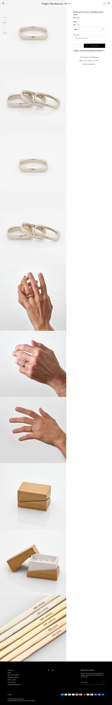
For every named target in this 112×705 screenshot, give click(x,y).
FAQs (9, 672)
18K (78, 24)
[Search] (104, 3)
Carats (74, 21)
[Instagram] (52, 670)
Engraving (76, 34)
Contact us (11, 670)
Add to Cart (94, 46)
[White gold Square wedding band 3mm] (4, 17)
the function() (31, 700)
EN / (66, 3)
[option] (4, 17)
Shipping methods (13, 677)
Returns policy (12, 679)
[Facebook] (49, 670)
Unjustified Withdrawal (14, 684)
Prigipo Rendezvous (52, 3)
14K (74, 24)
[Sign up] (103, 682)
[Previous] (4, 12)
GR (69, 3)
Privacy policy (11, 682)
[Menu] (3, 3)
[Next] (4, 37)
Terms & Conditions (13, 674)
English (10, 694)
